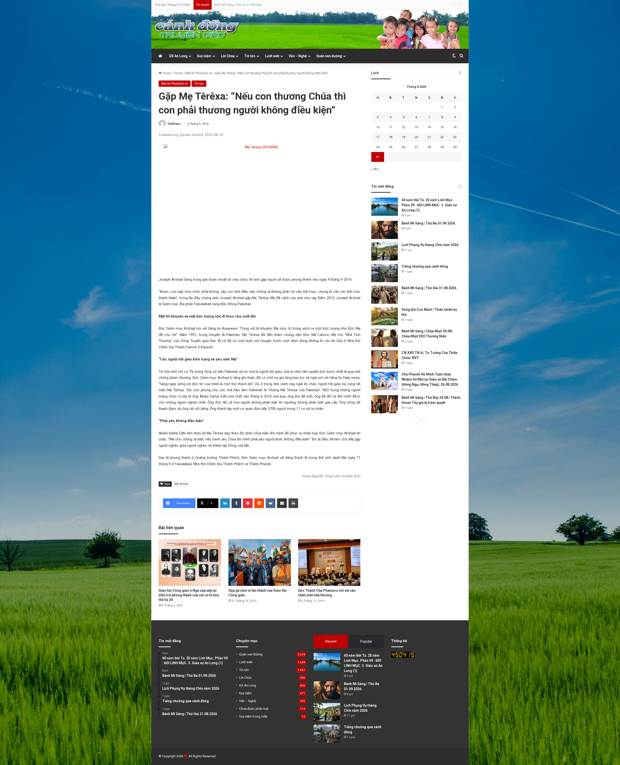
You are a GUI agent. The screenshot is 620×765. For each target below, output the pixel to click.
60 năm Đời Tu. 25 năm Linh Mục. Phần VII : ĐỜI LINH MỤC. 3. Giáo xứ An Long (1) (429, 205)
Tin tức (250, 56)
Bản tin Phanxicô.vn (199, 73)
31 (378, 157)
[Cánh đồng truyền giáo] (197, 29)
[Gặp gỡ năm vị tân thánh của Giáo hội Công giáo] (259, 562)
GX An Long (178, 56)
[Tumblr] (236, 503)
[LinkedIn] (225, 503)
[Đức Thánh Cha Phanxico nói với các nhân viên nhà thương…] (329, 562)
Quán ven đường (329, 56)
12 (403, 127)
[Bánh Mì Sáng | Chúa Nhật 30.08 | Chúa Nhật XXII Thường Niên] (384, 338)
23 (455, 137)
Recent (331, 641)
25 (390, 147)
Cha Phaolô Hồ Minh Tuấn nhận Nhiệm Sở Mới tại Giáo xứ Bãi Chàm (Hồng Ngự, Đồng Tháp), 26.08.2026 (430, 379)
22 (442, 137)
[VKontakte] (270, 503)
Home (166, 73)
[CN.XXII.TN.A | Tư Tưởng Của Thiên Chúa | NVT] (384, 359)
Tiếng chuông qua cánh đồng (425, 266)
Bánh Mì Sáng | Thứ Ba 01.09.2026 (428, 223)
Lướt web (272, 56)
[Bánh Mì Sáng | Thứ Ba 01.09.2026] (384, 230)
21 (429, 137)
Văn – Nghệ (298, 56)
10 (378, 127)
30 (455, 147)
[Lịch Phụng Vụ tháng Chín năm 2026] (384, 251)
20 (416, 137)
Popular (366, 641)
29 (442, 147)
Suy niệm (204, 56)
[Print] (293, 503)
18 (390, 137)
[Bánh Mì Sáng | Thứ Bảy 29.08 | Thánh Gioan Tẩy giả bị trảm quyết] (384, 404)
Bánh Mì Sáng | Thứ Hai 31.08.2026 (429, 288)
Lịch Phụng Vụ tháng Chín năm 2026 (430, 245)
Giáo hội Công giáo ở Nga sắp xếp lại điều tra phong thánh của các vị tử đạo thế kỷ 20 (189, 595)
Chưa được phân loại (253, 708)
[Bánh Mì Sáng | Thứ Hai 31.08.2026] (384, 295)
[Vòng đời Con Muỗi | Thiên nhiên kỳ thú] (384, 316)
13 (416, 127)
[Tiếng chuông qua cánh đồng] (384, 273)
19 (403, 137)
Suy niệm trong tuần (253, 716)
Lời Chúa (228, 56)
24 (378, 147)
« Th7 (375, 169)
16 (455, 127)
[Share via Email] (282, 503)
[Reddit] (259, 503)
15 (442, 127)
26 (403, 147)
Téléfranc (174, 124)
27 (416, 147)
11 (390, 127)
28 (429, 147)
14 (429, 127)
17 (378, 137)
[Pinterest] (248, 503)
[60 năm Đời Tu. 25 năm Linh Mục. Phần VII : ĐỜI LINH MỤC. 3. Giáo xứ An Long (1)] (384, 207)
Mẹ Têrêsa (181, 484)
